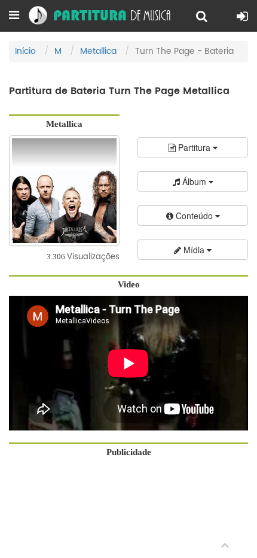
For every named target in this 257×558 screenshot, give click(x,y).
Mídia (194, 250)
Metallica (98, 51)
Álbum (194, 181)
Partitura (194, 147)
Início (25, 51)
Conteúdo (194, 216)
